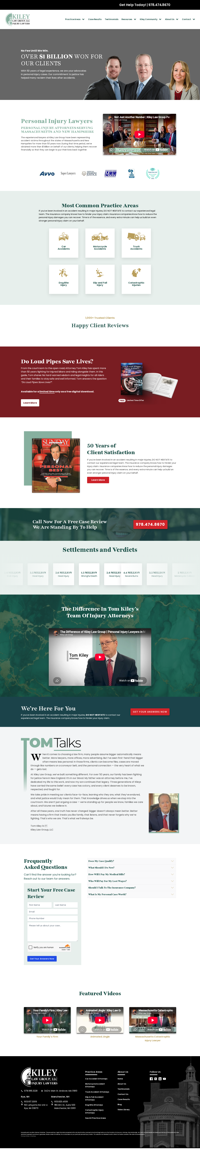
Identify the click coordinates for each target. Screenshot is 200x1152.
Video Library (124, 1109)
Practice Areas (73, 19)
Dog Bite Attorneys (94, 1105)
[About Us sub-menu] (178, 19)
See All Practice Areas (95, 1118)
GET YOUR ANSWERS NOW (150, 711)
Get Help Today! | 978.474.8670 (144, 5)
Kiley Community (148, 19)
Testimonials (111, 19)
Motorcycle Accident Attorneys (95, 1085)
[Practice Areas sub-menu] (84, 19)
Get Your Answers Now (42, 958)
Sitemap (33, 1136)
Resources (127, 19)
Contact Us (123, 1094)
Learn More (98, 480)
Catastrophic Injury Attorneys (94, 1111)
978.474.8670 (150, 524)
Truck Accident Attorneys (97, 1092)
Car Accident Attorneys (96, 1078)
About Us (169, 19)
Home (120, 1078)
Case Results (95, 19)
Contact (186, 19)
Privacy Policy (25, 1136)
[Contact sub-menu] (194, 19)
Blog (120, 1104)
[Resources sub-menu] (135, 19)
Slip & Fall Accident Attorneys (94, 1098)
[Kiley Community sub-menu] (161, 19)
